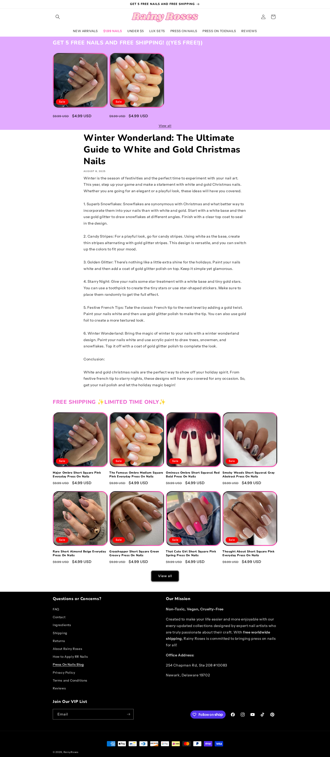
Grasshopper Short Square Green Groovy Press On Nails (134, 553)
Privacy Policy (64, 673)
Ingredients (62, 625)
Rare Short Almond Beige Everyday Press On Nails (79, 553)
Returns (59, 641)
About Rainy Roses (67, 649)
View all (165, 126)
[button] (58, 17)
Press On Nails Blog (68, 664)
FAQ (56, 609)
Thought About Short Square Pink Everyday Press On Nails (248, 553)
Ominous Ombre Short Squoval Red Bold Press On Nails (193, 475)
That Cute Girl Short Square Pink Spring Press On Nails (191, 553)
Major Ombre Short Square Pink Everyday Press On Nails (77, 115)
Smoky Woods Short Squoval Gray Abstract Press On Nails (248, 475)
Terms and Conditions (70, 680)
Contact (59, 617)
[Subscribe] (128, 714)
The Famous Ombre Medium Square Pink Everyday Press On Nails (136, 115)
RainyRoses (71, 752)
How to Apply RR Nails (70, 657)
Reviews (59, 688)
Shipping (60, 633)
